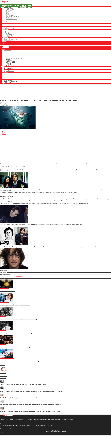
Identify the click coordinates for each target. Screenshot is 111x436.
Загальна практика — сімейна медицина (14, 16)
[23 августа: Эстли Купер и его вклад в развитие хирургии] (6, 343)
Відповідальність (5, 417)
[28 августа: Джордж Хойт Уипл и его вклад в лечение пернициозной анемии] (6, 329)
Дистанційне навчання (8, 25)
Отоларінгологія (9, 18)
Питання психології (10, 65)
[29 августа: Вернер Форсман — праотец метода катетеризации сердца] (6, 315)
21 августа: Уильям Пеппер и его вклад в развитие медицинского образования (22, 361)
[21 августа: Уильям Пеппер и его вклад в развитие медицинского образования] (6, 357)
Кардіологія (8, 12)
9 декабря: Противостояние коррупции (7, 363)
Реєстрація (2, 423)
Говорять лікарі (7, 33)
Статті (3, 6)
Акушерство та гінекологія (11, 9)
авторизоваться (19, 276)
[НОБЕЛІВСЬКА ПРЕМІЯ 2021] (6, 287)
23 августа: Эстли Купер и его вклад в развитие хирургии (16, 347)
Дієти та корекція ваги (8, 38)
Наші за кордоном (7, 27)
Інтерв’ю (5, 30)
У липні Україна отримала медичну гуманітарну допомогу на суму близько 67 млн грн (24, 384)
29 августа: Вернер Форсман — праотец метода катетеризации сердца (19, 319)
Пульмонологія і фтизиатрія (11, 19)
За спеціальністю (7, 7)
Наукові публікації (9, 8)
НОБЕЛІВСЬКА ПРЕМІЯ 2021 (7, 291)
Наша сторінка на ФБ (4, 422)
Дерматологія (8, 11)
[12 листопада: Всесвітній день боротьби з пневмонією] (6, 301)
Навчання (6, 24)
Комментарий (2, 365)
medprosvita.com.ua (11, 432)
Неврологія (8, 13)
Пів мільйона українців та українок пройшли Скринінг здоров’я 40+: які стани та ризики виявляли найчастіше (31, 398)
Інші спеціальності (9, 22)
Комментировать (3, 103)
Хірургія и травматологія (10, 20)
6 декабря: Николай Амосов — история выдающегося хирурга (11, 364)
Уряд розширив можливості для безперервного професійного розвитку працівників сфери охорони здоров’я (30, 404)
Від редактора (6, 32)
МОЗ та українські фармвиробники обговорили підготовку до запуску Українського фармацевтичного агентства (31, 391)
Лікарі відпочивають (10, 34)
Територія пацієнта (6, 37)
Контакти (4, 41)
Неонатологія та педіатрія (11, 15)
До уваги (4, 26)
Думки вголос (5, 29)
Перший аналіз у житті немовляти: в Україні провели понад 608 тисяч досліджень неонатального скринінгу (30, 411)
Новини (3, 23)
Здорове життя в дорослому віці (10, 39)
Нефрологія (8, 14)
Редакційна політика (5, 416)
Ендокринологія (9, 21)
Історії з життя (10, 36)
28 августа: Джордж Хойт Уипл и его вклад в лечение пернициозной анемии (21, 333)
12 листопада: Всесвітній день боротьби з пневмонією (15, 305)
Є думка (5, 31)
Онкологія (8, 17)
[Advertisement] (55, 91)
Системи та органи (7, 40)
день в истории (4, 270)
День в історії (9, 35)
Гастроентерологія (9, 10)
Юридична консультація (9, 28)
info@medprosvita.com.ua (63, 431)
